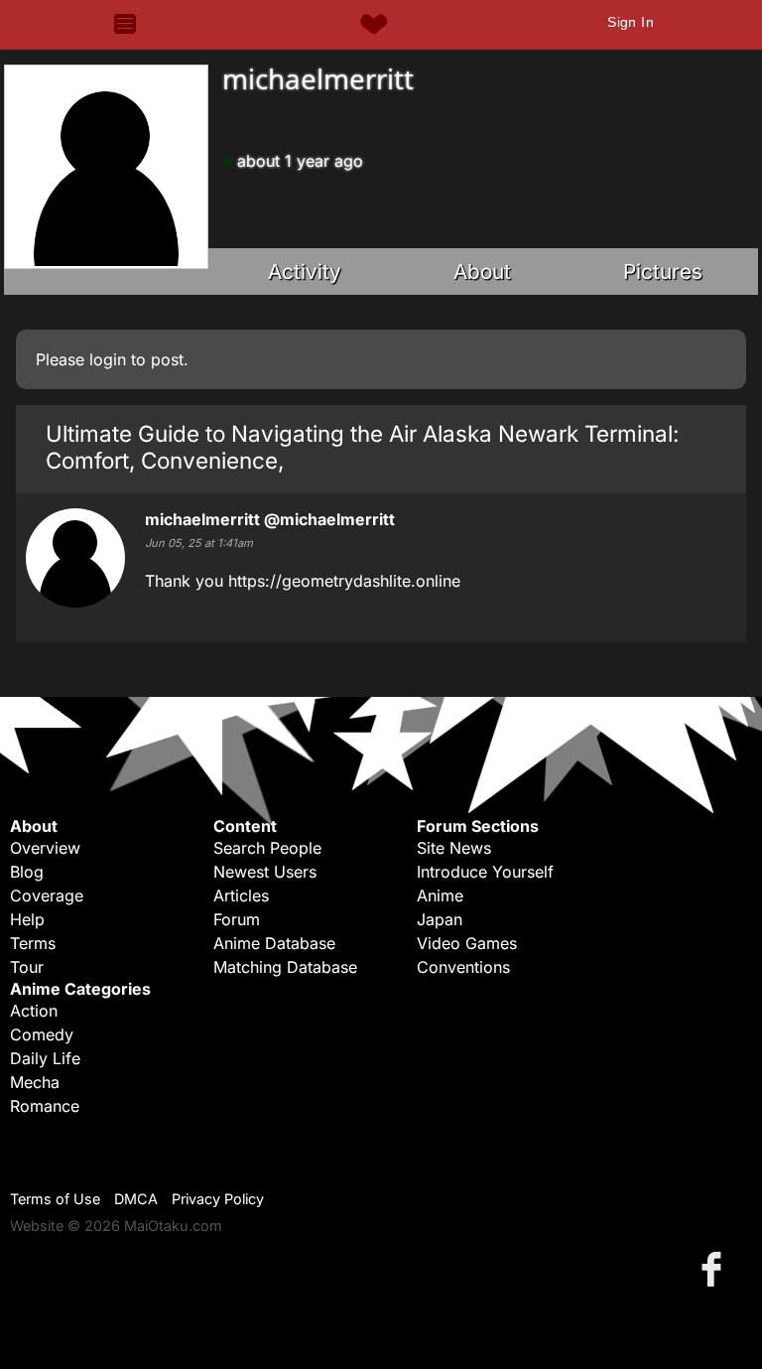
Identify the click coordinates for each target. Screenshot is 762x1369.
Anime (440, 895)
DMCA (136, 1198)
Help (27, 919)
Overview (45, 848)
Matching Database (285, 967)
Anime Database (274, 943)
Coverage (46, 895)
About (482, 271)
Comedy (41, 1034)
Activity (304, 271)
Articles (241, 895)
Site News (454, 848)
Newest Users (265, 872)
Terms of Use (55, 1198)
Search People (267, 848)
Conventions (463, 967)
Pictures (662, 271)
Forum (236, 919)
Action (34, 1011)
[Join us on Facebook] (715, 1268)
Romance (44, 1106)
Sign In (630, 22)
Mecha (35, 1082)
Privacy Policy (218, 1198)
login (107, 359)
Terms (33, 943)
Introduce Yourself (485, 872)
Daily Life (45, 1058)
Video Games (467, 943)
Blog (27, 872)
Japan (439, 919)
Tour (27, 967)
